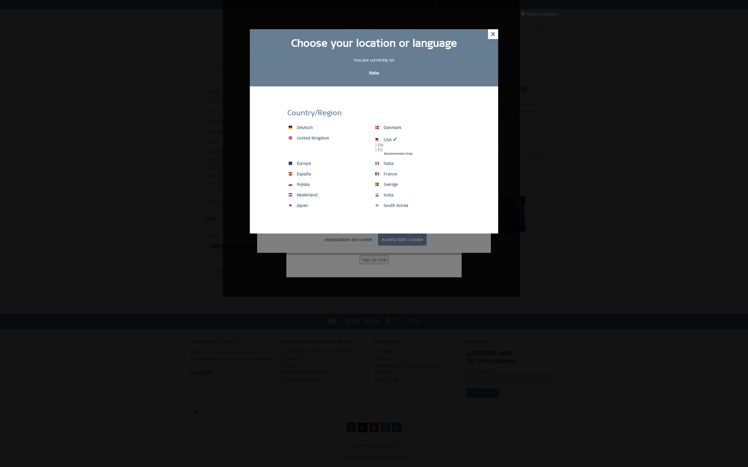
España (303, 174)
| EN (379, 145)
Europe (303, 163)
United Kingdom (312, 138)
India (388, 195)
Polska (303, 184)
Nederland (307, 195)
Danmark (391, 127)
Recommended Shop (398, 153)
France (389, 174)
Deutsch (304, 127)
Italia (388, 163)
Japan (302, 205)
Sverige (390, 184)
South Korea (395, 205)
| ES (378, 149)
